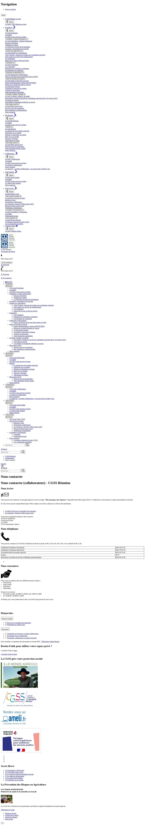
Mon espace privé (11, 104)
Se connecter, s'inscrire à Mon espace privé (19, 204)
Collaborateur (9, 458)
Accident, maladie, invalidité (15, 94)
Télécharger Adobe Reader (50, 641)
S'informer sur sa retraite (13, 133)
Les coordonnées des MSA (14, 224)
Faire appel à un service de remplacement (19, 57)
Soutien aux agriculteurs (13, 51)
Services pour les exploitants (14, 108)
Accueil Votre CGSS (12, 194)
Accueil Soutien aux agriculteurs (16, 53)
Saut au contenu (10, 9)
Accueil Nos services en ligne (15, 198)
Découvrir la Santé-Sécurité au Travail (18, 85)
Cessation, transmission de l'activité (17, 49)
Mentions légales (10, 813)
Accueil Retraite (10, 129)
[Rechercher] (27, 445)
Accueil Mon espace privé (14, 106)
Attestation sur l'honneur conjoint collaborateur (22, 634)
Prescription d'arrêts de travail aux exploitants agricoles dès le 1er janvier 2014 (31, 98)
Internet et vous (10, 200)
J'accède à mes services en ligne (15, 37)
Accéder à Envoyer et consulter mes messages (20, 511)
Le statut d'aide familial (13, 183)
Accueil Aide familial (12, 177)
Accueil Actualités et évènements (16, 212)
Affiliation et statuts (11, 45)
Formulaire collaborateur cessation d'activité (22, 638)
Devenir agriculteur (11, 43)
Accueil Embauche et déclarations (16, 75)
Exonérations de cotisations (14, 70)
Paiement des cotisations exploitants (17, 68)
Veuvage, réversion (11, 139)
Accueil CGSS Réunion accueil (15, 24)
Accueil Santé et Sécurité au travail (16, 81)
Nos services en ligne (13, 196)
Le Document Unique (12, 86)
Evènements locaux (11, 216)
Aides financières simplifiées (14, 92)
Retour (11, 22)
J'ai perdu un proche (12, 100)
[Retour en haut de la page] (2, 823)
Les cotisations (10, 67)
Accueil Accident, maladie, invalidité (17, 96)
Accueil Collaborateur (12, 159)
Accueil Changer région (13, 231)
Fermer (9, 286)
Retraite (8, 127)
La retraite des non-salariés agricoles (17, 131)
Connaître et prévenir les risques (16, 88)
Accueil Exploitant (11, 33)
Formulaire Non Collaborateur (17, 636)
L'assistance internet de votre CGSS (17, 222)
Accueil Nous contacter (13, 220)
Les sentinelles (10, 59)
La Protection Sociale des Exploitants (17, 47)
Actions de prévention (12, 90)
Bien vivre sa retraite (12, 137)
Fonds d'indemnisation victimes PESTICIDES (20, 83)
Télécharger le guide (8, 810)
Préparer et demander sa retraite (15, 135)
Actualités (8, 35)
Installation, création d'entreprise (16, 39)
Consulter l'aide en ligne (9, 654)
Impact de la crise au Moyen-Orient (17, 61)
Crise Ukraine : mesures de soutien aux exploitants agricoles (25, 55)
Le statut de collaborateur (13, 165)
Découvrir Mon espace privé (14, 206)
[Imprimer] (2, 466)
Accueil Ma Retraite (12, 121)
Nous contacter (10, 112)
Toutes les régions (11, 817)
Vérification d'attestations (13, 208)
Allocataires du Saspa (12, 140)
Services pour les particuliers (14, 147)
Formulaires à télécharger (13, 202)
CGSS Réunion (10, 456)
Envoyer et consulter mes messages (19, 623)
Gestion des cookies (11, 815)
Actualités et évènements (14, 210)
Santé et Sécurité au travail (14, 79)
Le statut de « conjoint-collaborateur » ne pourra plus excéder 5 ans (27, 169)
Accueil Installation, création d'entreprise (18, 41)
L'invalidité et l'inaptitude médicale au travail (20, 102)
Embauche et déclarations (14, 72)
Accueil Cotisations (11, 65)
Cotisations (9, 63)
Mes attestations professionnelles (16, 110)
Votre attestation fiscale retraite (15, 148)
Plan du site (9, 819)
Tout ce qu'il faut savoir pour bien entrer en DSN (21, 77)
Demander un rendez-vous (16, 625)
